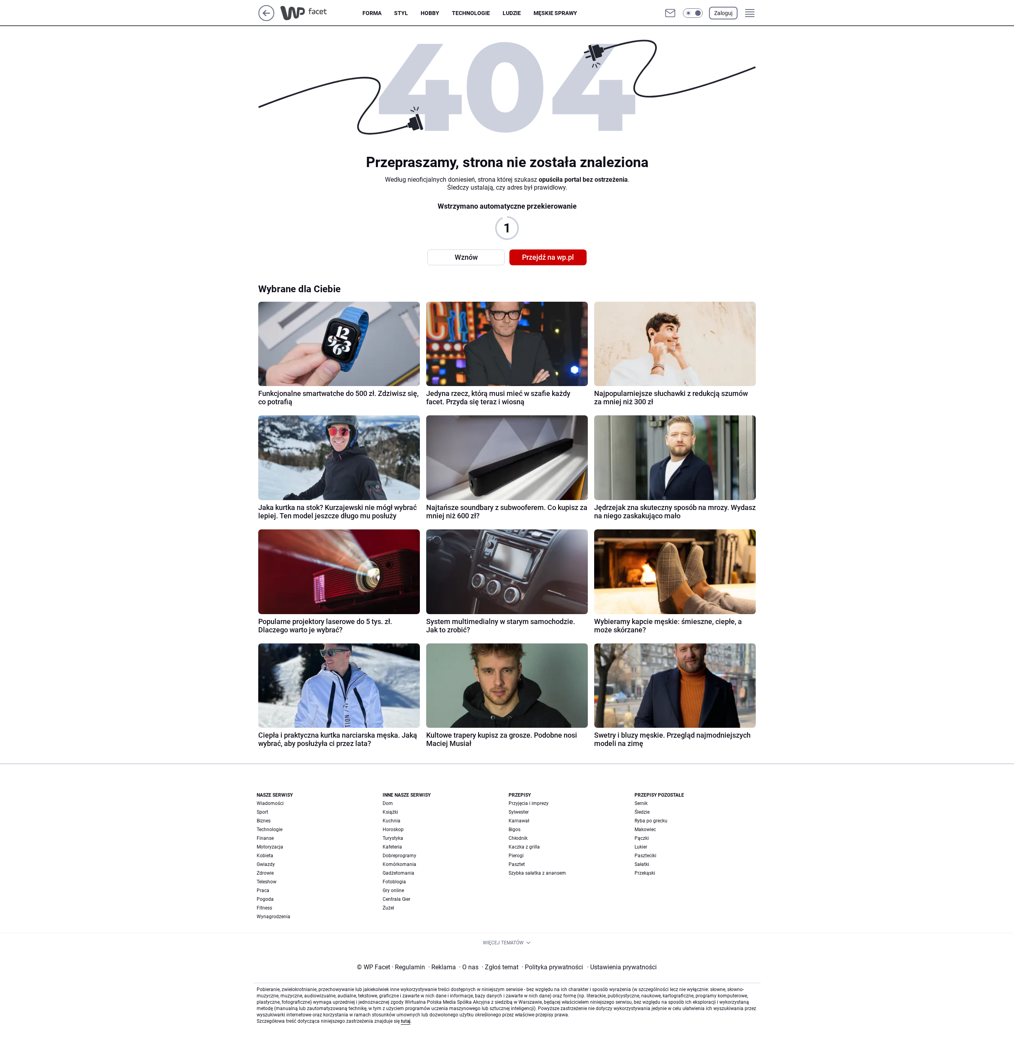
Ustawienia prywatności (622, 967)
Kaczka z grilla (524, 847)
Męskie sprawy (555, 13)
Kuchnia (391, 821)
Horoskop (393, 829)
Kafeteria (392, 847)
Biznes (264, 821)
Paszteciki (645, 855)
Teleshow (266, 882)
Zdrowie (265, 873)
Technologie (471, 13)
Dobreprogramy (399, 855)
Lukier (641, 847)
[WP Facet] (321, 13)
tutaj (405, 1021)
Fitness (264, 908)
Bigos (514, 829)
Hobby (430, 13)
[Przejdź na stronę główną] (266, 19)
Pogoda (265, 899)
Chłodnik (518, 838)
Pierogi (516, 855)
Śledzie (642, 812)
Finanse (265, 838)
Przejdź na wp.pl (548, 257)
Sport (262, 812)
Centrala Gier (396, 899)
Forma (371, 13)
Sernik (641, 803)
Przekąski (645, 873)
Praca (263, 890)
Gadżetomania (398, 873)
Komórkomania (399, 864)
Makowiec (645, 829)
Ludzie (512, 13)
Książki (390, 812)
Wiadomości (270, 803)
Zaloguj (723, 13)
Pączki (642, 838)
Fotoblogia (394, 882)
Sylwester (519, 812)
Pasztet (517, 864)
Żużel (388, 908)
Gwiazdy (266, 864)
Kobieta (265, 855)
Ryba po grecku (651, 821)
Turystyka (393, 838)
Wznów (466, 257)
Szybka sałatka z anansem (537, 873)
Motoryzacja (270, 847)
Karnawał (519, 821)
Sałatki (642, 864)
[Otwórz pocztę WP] (670, 13)
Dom (388, 803)
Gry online (393, 890)
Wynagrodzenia (273, 916)
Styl (401, 13)
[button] (693, 13)
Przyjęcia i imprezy (529, 803)
